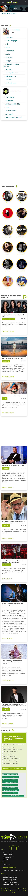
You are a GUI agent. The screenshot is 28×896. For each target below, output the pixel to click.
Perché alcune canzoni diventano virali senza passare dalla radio (12, 604)
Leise (7, 107)
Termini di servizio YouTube (10, 877)
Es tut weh (9, 101)
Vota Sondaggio (7, 768)
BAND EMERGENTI (7, 579)
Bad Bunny (6, 361)
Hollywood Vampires (8, 319)
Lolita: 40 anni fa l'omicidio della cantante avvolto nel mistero (12, 661)
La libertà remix (11, 83)
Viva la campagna (12, 41)
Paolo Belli (6, 468)
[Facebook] (10, 848)
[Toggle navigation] (3, 2)
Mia (7, 44)
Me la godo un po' (12, 73)
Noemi (5, 398)
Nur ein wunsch (11, 111)
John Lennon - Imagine (9, 747)
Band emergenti (7, 857)
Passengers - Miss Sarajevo (10, 751)
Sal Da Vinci (6, 710)
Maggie (8, 61)
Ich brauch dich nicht (13, 104)
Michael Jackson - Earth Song (11, 763)
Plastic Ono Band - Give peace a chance (14, 744)
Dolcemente (10, 51)
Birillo (8, 54)
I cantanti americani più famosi (11, 884)
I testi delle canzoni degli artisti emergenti (13, 870)
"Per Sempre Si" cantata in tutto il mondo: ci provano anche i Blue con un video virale (14, 706)
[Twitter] (17, 848)
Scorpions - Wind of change (10, 761)
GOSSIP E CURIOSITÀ (7, 487)
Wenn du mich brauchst (14, 117)
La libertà (9, 57)
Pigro (8, 47)
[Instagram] (15, 848)
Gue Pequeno (6, 565)
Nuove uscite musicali (8, 856)
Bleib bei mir (10, 97)
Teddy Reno (6, 525)
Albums (3, 13)
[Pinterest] (13, 848)
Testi (8, 13)
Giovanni (9, 80)
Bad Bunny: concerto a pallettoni (12, 358)
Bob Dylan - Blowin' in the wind (11, 758)
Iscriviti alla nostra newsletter (10, 876)
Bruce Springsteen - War (10, 756)
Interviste (5, 859)
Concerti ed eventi (7, 852)
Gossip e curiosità (7, 854)
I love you (9, 37)
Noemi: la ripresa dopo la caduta (12, 396)
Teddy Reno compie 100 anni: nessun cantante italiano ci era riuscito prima (14, 522)
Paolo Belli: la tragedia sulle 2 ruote (13, 465)
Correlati (13, 13)
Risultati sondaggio (19, 768)
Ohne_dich (9, 114)
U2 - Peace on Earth (9, 754)
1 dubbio (9, 70)
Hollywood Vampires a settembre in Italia (13, 315)
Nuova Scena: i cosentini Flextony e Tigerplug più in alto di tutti (13, 561)
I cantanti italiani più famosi (10, 881)
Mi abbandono (11, 76)
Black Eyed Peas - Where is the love (13, 749)
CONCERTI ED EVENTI (8, 331)
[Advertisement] (14, 19)
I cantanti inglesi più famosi (10, 882)
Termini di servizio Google (9, 879)
